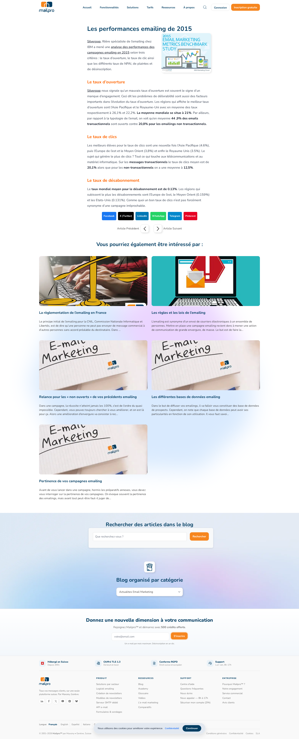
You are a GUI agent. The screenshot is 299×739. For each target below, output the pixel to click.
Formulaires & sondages (109, 712)
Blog (140, 684)
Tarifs (150, 7)
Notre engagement (232, 688)
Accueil (87, 7)
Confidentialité (172, 728)
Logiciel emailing (105, 688)
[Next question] (158, 228)
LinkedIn (142, 216)
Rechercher (199, 536)
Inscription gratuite (245, 7)
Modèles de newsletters (109, 698)
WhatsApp (158, 216)
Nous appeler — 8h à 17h (194, 698)
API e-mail (102, 707)
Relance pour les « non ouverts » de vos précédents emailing (88, 397)
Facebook (109, 216)
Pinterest (190, 216)
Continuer (192, 728)
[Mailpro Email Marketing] (44, 681)
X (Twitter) (126, 216)
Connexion (220, 7)
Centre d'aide (187, 684)
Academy (143, 688)
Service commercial (232, 693)
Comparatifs (144, 707)
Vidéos (142, 698)
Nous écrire (186, 693)
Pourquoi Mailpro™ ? (233, 684)
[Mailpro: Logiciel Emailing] (46, 7)
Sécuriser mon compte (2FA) (195, 702)
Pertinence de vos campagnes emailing (70, 481)
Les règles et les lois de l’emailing (178, 312)
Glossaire (143, 693)
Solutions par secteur (107, 684)
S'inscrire (179, 636)
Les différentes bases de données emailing (186, 397)
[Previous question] (145, 228)
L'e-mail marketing (148, 702)
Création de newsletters (109, 693)
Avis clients (228, 702)
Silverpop (94, 41)
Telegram (175, 216)
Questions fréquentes (191, 688)
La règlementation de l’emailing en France (72, 312)
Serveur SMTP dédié (107, 702)
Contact (226, 698)
